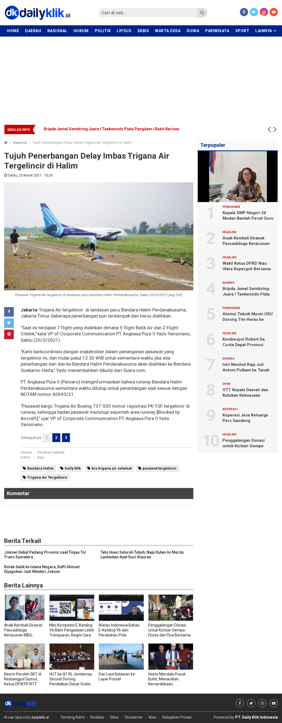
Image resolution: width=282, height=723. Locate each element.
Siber (114, 717)
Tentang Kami (72, 717)
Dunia (193, 31)
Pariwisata (217, 31)
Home (13, 31)
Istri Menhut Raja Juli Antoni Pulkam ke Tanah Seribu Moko (246, 370)
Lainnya (263, 31)
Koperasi (230, 409)
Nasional (57, 31)
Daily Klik (73, 468)
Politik (103, 31)
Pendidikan (231, 207)
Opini (227, 384)
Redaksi (97, 717)
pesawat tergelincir (160, 468)
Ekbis (143, 31)
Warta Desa (167, 31)
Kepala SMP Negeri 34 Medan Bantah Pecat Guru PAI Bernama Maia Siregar (248, 218)
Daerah (33, 31)
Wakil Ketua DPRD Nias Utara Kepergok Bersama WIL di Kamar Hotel (247, 269)
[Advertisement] (141, 77)
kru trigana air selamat (112, 468)
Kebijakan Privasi (177, 717)
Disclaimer (134, 717)
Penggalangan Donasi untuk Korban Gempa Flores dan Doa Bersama (246, 446)
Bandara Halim (40, 468)
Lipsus (124, 31)
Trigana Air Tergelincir (47, 477)
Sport (242, 31)
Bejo (41, 457)
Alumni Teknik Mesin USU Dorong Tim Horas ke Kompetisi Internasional (248, 319)
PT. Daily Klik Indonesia (256, 717)
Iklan (153, 717)
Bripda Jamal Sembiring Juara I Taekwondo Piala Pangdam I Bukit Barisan (246, 294)
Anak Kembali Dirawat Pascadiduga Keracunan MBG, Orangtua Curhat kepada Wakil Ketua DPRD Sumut (138, 129)
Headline (230, 232)
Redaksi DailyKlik (51, 452)
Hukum (81, 31)
